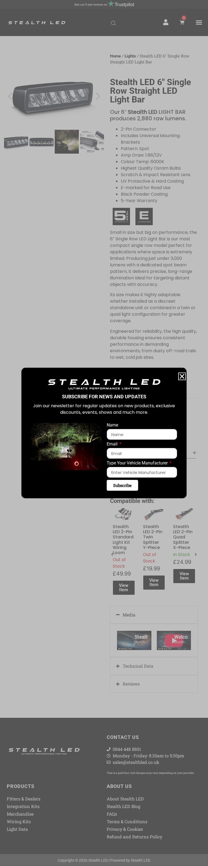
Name (112, 425)
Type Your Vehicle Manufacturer (138, 463)
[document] (104, 433)
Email (113, 444)
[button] (182, 376)
